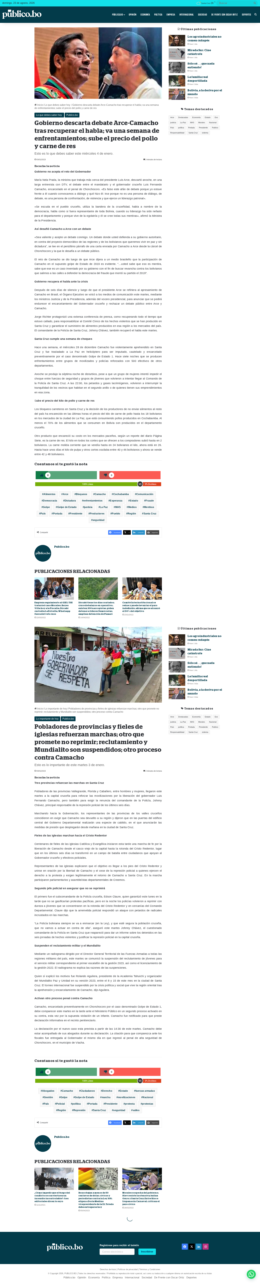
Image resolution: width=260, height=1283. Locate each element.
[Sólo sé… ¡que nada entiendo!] (177, 67)
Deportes (246, 14)
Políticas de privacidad (128, 1269)
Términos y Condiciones (149, 1269)
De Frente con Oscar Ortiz (224, 14)
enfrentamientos (92, 500)
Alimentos (49, 494)
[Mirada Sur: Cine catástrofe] (177, 54)
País (43, 513)
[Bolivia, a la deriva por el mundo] (177, 94)
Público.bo (117, 14)
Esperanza (116, 500)
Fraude (149, 500)
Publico (215, 128)
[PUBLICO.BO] (21, 14)
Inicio (40, 105)
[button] (251, 1274)
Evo (216, 117)
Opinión (132, 14)
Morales (201, 123)
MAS (118, 507)
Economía (145, 14)
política (181, 128)
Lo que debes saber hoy (58, 105)
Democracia (50, 500)
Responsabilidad (177, 133)
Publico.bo (72, 115)
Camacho (100, 494)
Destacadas (183, 117)
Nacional (213, 123)
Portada (57, 513)
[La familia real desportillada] (177, 80)
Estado (134, 500)
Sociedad (202, 14)
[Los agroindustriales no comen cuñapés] (177, 40)
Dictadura (70, 500)
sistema (205, 133)
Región (132, 513)
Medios (132, 507)
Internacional (186, 14)
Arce (65, 494)
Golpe (46, 507)
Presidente (76, 513)
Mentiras (149, 507)
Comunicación (144, 494)
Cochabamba (121, 494)
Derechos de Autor (108, 1269)
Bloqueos (81, 494)
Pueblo (116, 513)
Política (158, 14)
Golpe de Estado (67, 507)
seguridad (98, 520)
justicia (88, 507)
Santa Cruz (150, 513)
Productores (97, 513)
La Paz (104, 507)
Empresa (171, 14)
